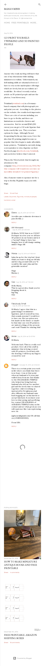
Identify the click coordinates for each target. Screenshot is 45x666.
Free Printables (20, 23)
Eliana (14, 213)
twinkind (7, 200)
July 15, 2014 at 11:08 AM (27, 253)
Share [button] (6, 193)
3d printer (12, 197)
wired (13, 200)
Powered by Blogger (24, 658)
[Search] (39, 3)
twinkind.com (18, 103)
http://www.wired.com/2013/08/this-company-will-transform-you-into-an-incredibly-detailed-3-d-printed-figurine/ (22, 169)
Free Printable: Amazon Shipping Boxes (20, 636)
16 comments (15, 642)
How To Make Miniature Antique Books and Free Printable (20, 565)
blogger (15, 365)
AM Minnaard (17, 227)
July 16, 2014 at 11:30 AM (21, 306)
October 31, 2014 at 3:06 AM (29, 365)
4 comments (14, 572)
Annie (14, 336)
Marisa (14, 253)
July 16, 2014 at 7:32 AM (24, 282)
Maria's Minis (12, 8)
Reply (14, 222)
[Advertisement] (22, 484)
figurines (20, 197)
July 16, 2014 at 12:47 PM (26, 336)
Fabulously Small (19, 304)
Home (7, 23)
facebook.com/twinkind (28, 151)
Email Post (14, 193)
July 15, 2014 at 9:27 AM (26, 213)
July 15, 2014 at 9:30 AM (21, 230)
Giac (13, 282)
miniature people (30, 197)
